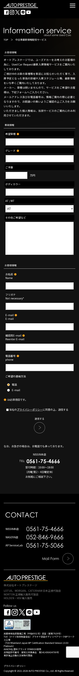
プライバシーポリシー (30, 409)
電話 (14, 384)
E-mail (16, 390)
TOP (6, 39)
